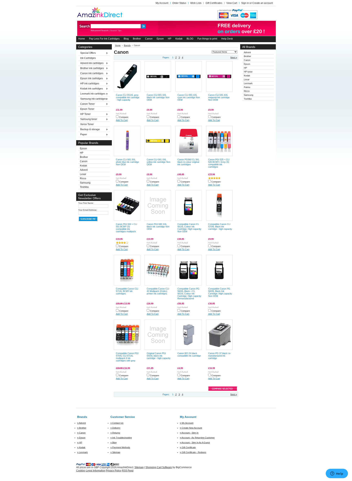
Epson (83, 148)
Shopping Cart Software (158, 467)
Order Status (179, 3)
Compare (123, 117)
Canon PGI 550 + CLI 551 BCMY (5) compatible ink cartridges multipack (126, 228)
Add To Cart (122, 120)
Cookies (80, 470)
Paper (82, 134)
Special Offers (87, 53)
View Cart (231, 3)
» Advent (81, 423)
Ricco (83, 178)
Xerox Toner (87, 124)
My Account (162, 3)
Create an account (262, 3)
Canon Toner (86, 104)
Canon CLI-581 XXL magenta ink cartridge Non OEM (219, 97)
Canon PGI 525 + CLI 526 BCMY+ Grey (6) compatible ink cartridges (218, 163)
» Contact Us (116, 423)
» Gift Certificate (188, 447)
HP (81, 152)
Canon (83, 161)
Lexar (83, 174)
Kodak (83, 165)
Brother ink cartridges (91, 68)
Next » (233, 57)
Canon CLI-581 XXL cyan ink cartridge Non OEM (188, 97)
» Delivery (115, 428)
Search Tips (115, 30)
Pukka (247, 87)
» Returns (115, 432)
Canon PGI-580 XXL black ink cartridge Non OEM (158, 226)
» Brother (81, 428)
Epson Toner (87, 109)
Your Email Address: (87, 210)
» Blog (113, 442)
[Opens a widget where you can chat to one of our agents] (337, 474)
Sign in (245, 3)
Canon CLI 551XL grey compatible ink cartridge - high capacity (127, 97)
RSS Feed (127, 470)
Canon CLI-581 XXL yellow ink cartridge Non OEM (158, 162)
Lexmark (248, 83)
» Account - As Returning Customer (197, 437)
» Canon (81, 432)
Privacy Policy (113, 470)
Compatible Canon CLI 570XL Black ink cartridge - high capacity (220, 226)
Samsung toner (87, 119)
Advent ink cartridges (90, 63)
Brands (127, 45)
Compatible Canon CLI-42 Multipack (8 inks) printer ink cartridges (158, 291)
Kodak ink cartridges (90, 88)
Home (118, 45)
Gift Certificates (214, 3)
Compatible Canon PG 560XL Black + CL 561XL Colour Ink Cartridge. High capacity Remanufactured (189, 293)
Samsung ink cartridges (92, 99)
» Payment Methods (120, 447)
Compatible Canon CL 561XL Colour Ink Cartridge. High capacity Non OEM (189, 228)
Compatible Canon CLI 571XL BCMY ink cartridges (127, 291)
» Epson (81, 437)
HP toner (248, 71)
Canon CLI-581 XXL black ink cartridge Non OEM (158, 97)
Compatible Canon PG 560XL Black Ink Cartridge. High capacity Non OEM (220, 292)
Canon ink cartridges (90, 73)
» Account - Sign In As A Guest (195, 442)
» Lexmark (82, 452)
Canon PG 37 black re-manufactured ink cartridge (219, 355)
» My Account (186, 423)
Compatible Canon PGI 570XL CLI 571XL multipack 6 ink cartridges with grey (127, 357)
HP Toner (84, 114)
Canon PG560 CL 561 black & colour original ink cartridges (188, 162)
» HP (79, 442)
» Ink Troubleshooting (121, 437)
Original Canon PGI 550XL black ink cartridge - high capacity (158, 355)
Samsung (85, 182)
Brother (84, 157)
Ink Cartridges (88, 58)
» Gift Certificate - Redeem (193, 452)
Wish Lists (195, 3)
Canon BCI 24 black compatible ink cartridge (189, 354)
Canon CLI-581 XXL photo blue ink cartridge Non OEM (127, 162)
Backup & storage (89, 129)
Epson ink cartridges (90, 78)
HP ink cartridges (88, 83)
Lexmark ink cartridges (91, 94)
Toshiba (84, 187)
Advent (84, 169)
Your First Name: (86, 203)
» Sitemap (115, 452)
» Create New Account (191, 428)
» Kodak (81, 447)
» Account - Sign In (189, 432)
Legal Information (95, 470)
